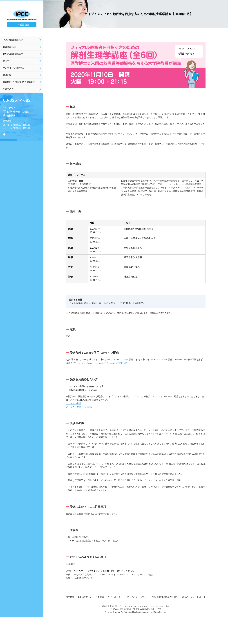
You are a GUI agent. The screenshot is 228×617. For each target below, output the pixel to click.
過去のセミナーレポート (194, 597)
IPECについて (85, 597)
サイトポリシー (115, 597)
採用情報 (70, 597)
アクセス (11, 107)
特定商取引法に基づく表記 (165, 597)
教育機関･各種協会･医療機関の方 (19, 82)
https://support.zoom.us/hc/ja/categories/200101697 (104, 363)
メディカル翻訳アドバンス (79, 407)
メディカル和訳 (73, 403)
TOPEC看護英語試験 (13, 54)
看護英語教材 (9, 47)
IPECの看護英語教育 (13, 40)
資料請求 (11, 115)
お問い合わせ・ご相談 (18, 111)
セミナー (7, 61)
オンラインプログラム (14, 68)
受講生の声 (8, 89)
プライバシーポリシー (137, 597)
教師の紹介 (8, 75)
